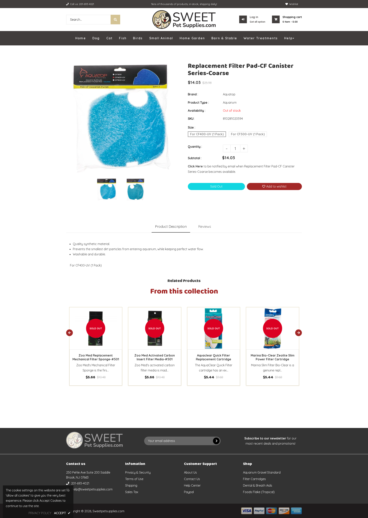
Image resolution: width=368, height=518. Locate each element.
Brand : (193, 94)
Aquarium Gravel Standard (262, 472)
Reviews (204, 226)
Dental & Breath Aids (257, 485)
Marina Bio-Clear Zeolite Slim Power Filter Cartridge (272, 357)
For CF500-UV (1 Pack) (248, 134)
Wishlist (293, 4)
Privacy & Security (138, 472)
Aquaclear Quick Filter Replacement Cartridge (213, 357)
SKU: (191, 118)
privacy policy (40, 513)
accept (62, 513)
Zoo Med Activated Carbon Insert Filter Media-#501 (154, 357)
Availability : (196, 110)
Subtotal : (195, 158)
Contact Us (192, 479)
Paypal (189, 492)
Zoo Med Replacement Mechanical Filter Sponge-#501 (95, 357)
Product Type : (198, 102)
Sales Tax (131, 492)
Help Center (192, 485)
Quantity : (195, 146)
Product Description (171, 226)
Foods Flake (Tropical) (259, 492)
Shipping (131, 485)
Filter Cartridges (254, 479)
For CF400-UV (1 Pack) (207, 134)
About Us (190, 472)
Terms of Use (134, 479)
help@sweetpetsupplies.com (92, 489)
